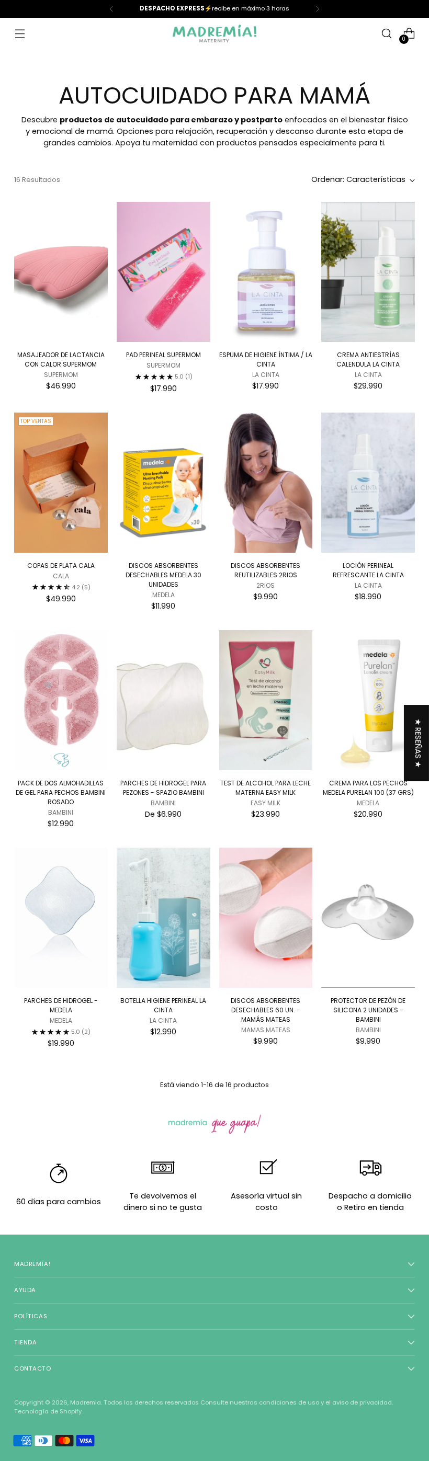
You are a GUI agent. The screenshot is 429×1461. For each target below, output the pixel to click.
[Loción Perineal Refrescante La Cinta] (368, 483)
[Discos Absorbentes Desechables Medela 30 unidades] (163, 483)
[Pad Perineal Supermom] (163, 272)
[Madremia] (214, 34)
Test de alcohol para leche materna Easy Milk (265, 788)
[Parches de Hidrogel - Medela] (61, 918)
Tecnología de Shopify (48, 1411)
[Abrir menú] (19, 33)
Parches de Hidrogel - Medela (61, 1005)
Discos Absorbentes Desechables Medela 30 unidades (163, 575)
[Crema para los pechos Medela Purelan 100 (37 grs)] (368, 700)
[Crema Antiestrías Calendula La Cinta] (368, 272)
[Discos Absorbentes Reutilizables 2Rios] (266, 483)
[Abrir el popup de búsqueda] (387, 33)
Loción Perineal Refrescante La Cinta (368, 570)
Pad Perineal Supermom (163, 354)
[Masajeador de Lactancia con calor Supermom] (61, 272)
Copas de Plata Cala (61, 565)
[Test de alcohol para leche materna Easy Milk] (266, 700)
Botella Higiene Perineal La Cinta (163, 1005)
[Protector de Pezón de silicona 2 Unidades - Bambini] (368, 918)
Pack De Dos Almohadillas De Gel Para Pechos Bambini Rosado (61, 792)
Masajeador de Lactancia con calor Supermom (61, 359)
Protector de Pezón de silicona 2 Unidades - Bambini (368, 1010)
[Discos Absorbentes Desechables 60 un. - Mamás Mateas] (266, 918)
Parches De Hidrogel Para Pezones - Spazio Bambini (163, 788)
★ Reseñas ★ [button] (418, 743)
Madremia (85, 1402)
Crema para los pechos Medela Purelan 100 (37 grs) (368, 788)
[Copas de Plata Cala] (61, 483)
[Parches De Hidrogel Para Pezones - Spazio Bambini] (163, 700)
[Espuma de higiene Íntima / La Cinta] (266, 272)
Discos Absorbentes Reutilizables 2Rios (265, 570)
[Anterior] (111, 9)
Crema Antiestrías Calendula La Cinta (368, 359)
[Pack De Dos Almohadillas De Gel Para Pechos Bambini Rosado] (61, 700)
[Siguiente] (317, 9)
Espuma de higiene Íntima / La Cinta (265, 359)
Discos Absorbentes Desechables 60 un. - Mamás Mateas (265, 1010)
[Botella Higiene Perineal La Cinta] (163, 918)
